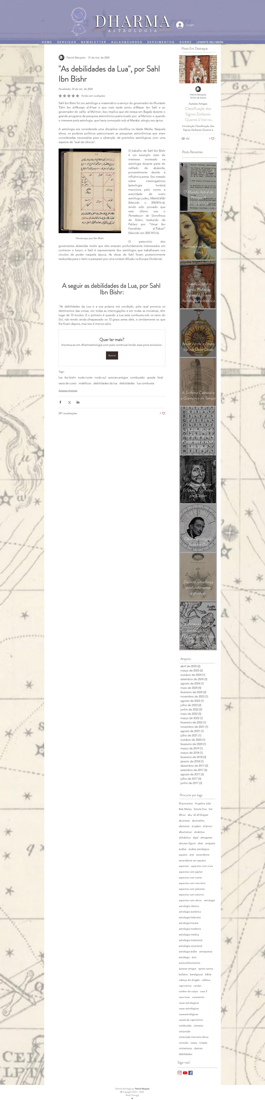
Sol (210, 809)
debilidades (127, 383)
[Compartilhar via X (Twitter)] (69, 402)
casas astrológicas (189, 1008)
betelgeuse (196, 974)
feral (160, 377)
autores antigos (118, 377)
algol (195, 837)
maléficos (85, 383)
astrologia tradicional (190, 940)
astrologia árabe (188, 951)
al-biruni (207, 826)
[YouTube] (185, 1073)
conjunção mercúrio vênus (193, 1037)
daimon (198, 1048)
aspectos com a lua (202, 866)
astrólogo (184, 957)
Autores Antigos (68, 390)
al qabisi (196, 826)
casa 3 (203, 991)
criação (203, 1042)
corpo (193, 1042)
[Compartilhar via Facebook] (60, 402)
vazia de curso (68, 383)
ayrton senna (205, 968)
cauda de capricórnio (191, 1019)
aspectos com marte (190, 877)
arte (191, 854)
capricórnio (185, 985)
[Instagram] (180, 1073)
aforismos (184, 826)
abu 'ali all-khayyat (198, 814)
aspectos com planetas (192, 888)
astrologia (209, 900)
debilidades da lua (105, 383)
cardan (197, 985)
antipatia (210, 843)
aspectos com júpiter (191, 871)
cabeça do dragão (189, 980)
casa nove (184, 997)
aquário (183, 854)
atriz (194, 957)
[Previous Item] (185, 69)
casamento (198, 997)
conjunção (184, 1031)
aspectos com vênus (190, 900)
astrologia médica (189, 934)
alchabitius (185, 837)
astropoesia (205, 951)
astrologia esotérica (190, 911)
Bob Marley (185, 809)
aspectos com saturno (191, 894)
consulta (183, 1042)
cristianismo (185, 1048)
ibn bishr (70, 377)
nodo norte (85, 377)
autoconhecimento (189, 962)
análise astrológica (199, 849)
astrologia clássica (189, 906)
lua (60, 377)
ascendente (202, 854)
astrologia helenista (190, 917)
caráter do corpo (188, 991)
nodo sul (100, 377)
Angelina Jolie (203, 803)
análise (182, 849)
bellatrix (183, 974)
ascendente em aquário (192, 860)
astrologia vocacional (190, 945)
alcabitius (199, 832)
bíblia (208, 974)
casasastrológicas (188, 1014)
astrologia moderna (190, 928)
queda (151, 377)
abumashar (198, 820)
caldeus (206, 980)
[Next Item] (211, 69)
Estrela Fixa (200, 809)
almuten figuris (187, 843)
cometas (198, 1025)
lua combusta (145, 383)
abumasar (184, 820)
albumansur (185, 832)
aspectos (184, 866)
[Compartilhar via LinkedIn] (78, 402)
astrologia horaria (188, 923)
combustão (137, 377)
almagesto (206, 837)
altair (200, 843)
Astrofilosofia (209, 103)
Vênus (182, 814)
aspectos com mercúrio (192, 883)
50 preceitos (186, 803)
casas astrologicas (189, 1002)
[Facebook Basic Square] (190, 1073)
